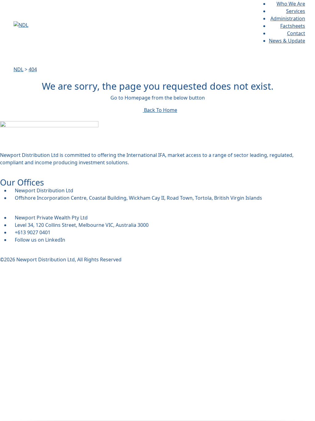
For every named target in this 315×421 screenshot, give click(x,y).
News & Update (287, 40)
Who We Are (291, 3)
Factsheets (292, 25)
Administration (287, 18)
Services (295, 11)
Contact (296, 33)
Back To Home (160, 110)
